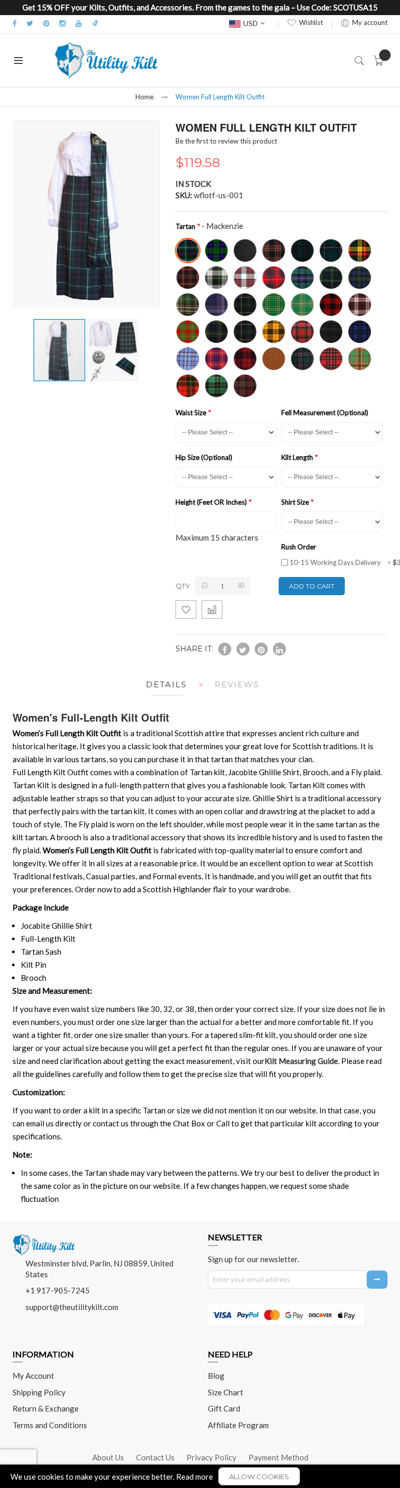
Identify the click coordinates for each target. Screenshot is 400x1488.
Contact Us (155, 1457)
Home (144, 97)
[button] (112, 350)
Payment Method (278, 1457)
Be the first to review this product (226, 141)
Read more (194, 1476)
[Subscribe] (377, 1280)
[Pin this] (261, 649)
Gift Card (224, 1408)
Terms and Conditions (49, 1425)
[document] (200, 1476)
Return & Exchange (45, 1408)
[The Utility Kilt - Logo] (43, 1237)
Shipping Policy (39, 1392)
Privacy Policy (211, 1457)
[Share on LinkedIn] (279, 649)
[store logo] (106, 60)
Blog (216, 1375)
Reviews (237, 684)
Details (166, 684)
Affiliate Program (238, 1425)
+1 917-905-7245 (58, 1290)
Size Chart (225, 1392)
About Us (108, 1457)
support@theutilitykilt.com (72, 1307)
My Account (33, 1375)
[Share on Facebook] (224, 649)
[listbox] (279, 317)
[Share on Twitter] (242, 649)
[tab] (163, 684)
